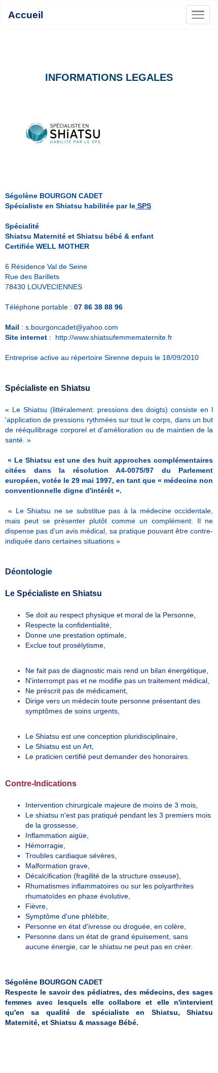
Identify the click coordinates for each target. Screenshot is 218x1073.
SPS (143, 206)
